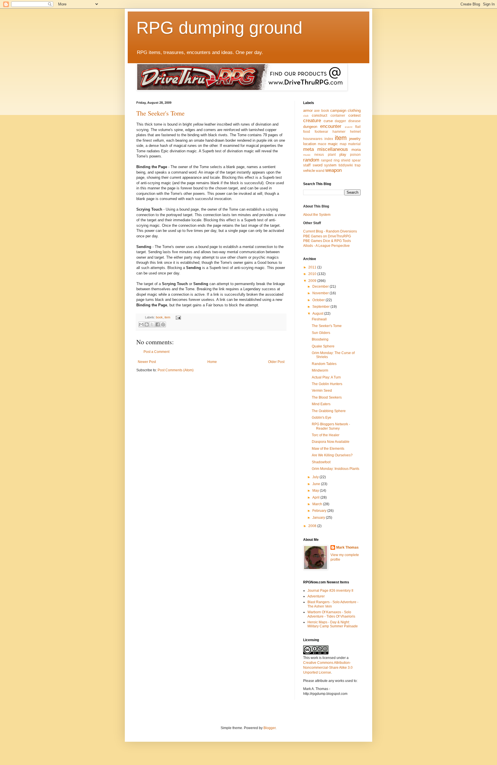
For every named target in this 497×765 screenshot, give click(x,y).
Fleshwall (319, 319)
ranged (326, 160)
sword (317, 165)
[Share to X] (152, 324)
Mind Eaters (321, 404)
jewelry (355, 139)
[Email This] (141, 324)
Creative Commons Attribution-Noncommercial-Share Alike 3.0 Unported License (328, 667)
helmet (355, 132)
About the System (316, 215)
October (319, 300)
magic (333, 144)
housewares (312, 139)
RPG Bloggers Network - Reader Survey (331, 426)
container (337, 116)
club (306, 115)
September (321, 307)
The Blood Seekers (327, 397)
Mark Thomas (347, 547)
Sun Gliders (321, 333)
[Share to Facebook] (157, 324)
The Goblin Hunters (327, 384)
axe (317, 111)
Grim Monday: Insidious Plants (335, 469)
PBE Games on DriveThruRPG (327, 236)
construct (319, 115)
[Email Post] (177, 317)
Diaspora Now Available (330, 442)
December (321, 287)
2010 (312, 274)
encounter (330, 126)
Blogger (269, 728)
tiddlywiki (346, 165)
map (343, 144)
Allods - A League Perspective (326, 246)
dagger (340, 121)
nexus (319, 155)
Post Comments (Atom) (176, 370)
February (319, 511)
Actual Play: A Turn (326, 377)
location (309, 144)
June (316, 484)
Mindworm (320, 370)
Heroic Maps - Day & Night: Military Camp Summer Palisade (332, 624)
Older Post (276, 362)
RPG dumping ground (219, 27)
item (167, 317)
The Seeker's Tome (160, 113)
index (328, 139)
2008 (312, 526)
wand (320, 171)
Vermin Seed (322, 391)
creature (312, 120)
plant (332, 155)
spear (356, 160)
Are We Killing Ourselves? (332, 455)
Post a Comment (156, 352)
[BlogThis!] (147, 324)
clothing (354, 110)
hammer (338, 132)
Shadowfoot (321, 462)
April (316, 497)
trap (358, 165)
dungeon (310, 126)
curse (328, 121)
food (306, 132)
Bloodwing (320, 339)
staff (307, 165)
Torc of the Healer (325, 435)
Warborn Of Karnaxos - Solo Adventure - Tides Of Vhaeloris (331, 614)
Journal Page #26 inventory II (330, 591)
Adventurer (316, 596)
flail (358, 127)
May (316, 491)
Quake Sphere (323, 346)
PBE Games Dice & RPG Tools (327, 241)
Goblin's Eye (321, 418)
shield (345, 160)
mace (322, 144)
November (321, 293)
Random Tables (324, 364)
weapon (333, 170)
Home (212, 362)
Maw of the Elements (328, 449)
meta (308, 149)
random (311, 160)
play (342, 154)
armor (308, 110)
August (318, 314)
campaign (338, 110)
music (307, 154)
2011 (312, 267)
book (159, 317)
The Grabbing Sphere (329, 411)
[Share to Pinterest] (163, 324)
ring (337, 160)
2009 (312, 281)
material (354, 144)
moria (356, 149)
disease (354, 121)
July (316, 477)
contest (354, 115)
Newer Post (147, 362)
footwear (321, 132)
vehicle (309, 170)
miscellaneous (332, 149)
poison (355, 155)
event (348, 126)
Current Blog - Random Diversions (330, 231)
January (319, 518)
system (330, 165)
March (317, 504)
